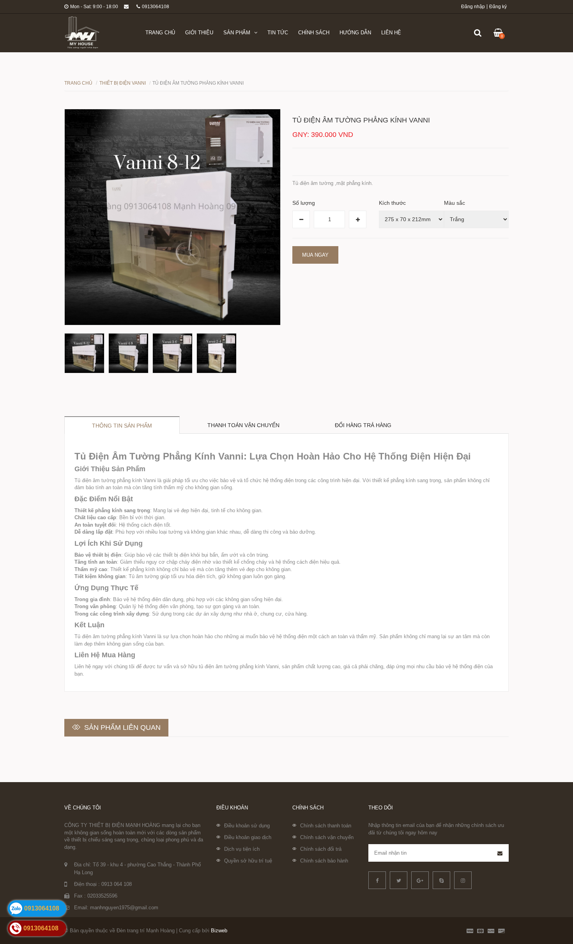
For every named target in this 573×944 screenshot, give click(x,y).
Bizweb (219, 930)
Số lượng (303, 203)
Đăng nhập (473, 6)
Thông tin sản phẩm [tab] (122, 425)
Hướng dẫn (355, 32)
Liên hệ (391, 32)
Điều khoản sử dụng (247, 826)
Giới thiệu (199, 32)
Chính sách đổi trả (320, 849)
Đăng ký (498, 6)
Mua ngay (315, 255)
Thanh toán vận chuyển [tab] (243, 425)
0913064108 (155, 6)
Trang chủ (160, 32)
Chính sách (313, 32)
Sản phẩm (236, 32)
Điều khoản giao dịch (247, 837)
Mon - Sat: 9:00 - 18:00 (94, 6)
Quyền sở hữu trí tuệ (248, 861)
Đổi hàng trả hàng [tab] (363, 425)
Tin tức (277, 32)
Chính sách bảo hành (324, 861)
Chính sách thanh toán (325, 826)
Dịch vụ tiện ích (242, 849)
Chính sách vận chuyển (327, 837)
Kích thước (392, 203)
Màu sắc (454, 203)
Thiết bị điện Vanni (122, 83)
